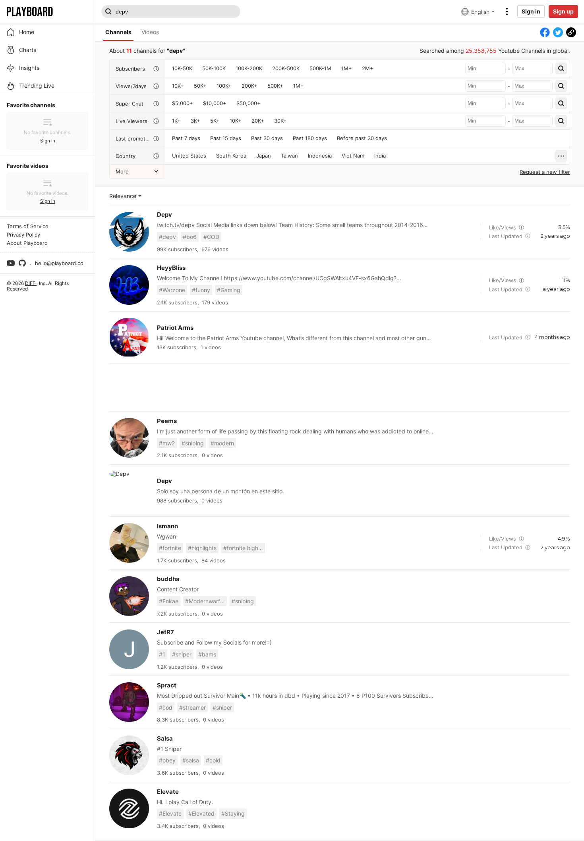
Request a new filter (545, 172)
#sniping (193, 443)
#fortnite (170, 548)
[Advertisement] (339, 387)
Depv (164, 214)
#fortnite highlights (244, 548)
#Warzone (172, 290)
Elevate (168, 791)
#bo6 (190, 236)
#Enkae (168, 601)
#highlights (202, 548)
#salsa (190, 760)
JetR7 (165, 632)
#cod (165, 707)
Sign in (531, 11)
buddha (168, 579)
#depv (167, 236)
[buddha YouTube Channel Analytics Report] (129, 596)
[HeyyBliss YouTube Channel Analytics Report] (129, 285)
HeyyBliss (171, 267)
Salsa (165, 738)
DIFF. (31, 283)
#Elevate (170, 813)
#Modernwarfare (206, 601)
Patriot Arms (175, 327)
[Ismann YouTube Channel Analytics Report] (129, 543)
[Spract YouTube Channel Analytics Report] (129, 702)
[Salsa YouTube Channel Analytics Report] (129, 755)
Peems (167, 421)
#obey (167, 760)
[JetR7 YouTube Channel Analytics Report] (129, 649)
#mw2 (167, 443)
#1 (162, 654)
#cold (213, 760)
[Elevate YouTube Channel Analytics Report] (129, 808)
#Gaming (228, 290)
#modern (222, 443)
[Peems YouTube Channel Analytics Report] (129, 438)
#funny (201, 290)
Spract (166, 685)
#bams (207, 654)
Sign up (563, 11)
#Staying (233, 813)
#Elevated (201, 813)
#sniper (181, 654)
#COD (211, 236)
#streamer (192, 707)
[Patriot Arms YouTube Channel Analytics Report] (129, 337)
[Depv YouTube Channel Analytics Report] (129, 232)
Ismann (167, 526)
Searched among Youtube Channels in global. (495, 51)
